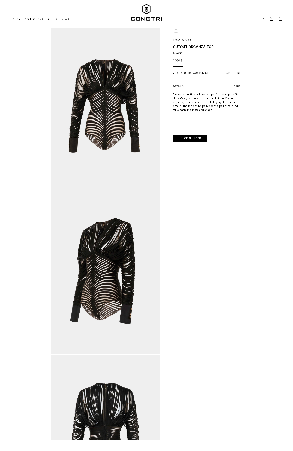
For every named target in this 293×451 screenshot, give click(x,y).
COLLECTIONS (34, 19)
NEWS (65, 19)
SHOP (16, 19)
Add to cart (189, 129)
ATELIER (52, 19)
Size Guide (233, 72)
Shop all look (191, 138)
